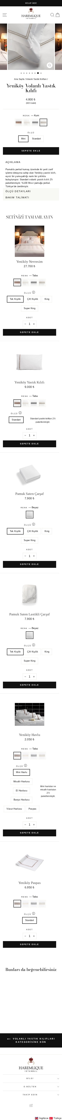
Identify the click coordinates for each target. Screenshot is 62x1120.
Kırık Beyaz (26, 122)
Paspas (33, 809)
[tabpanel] (31, 176)
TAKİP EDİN (30, 1095)
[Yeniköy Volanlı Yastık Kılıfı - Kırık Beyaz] (11, 1012)
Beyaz (29, 514)
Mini (23, 138)
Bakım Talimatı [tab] (17, 197)
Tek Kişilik (15, 299)
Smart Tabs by (48, 203)
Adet (29, 318)
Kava (57, 203)
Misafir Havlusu (21, 781)
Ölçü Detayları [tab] (18, 191)
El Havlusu (21, 790)
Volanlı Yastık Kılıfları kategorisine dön (33, 1040)
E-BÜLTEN (30, 1087)
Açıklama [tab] (13, 162)
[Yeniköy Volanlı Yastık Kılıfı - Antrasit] (15, 1012)
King (47, 299)
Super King (29, 308)
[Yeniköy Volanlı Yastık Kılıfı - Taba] (7, 1012)
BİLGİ (30, 1078)
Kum (43, 122)
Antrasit (35, 122)
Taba (18, 122)
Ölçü (31, 133)
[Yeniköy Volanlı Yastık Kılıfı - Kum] (19, 1012)
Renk (31, 115)
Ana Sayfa (19, 79)
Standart (36, 138)
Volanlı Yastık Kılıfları (36, 79)
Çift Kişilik (32, 299)
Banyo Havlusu (21, 799)
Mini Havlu (21, 772)
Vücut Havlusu (14, 809)
